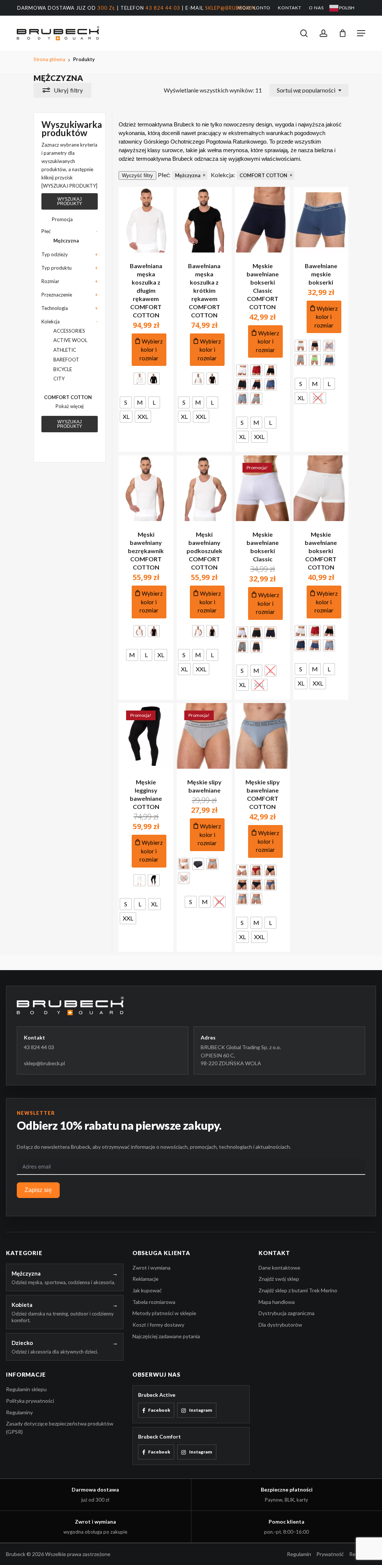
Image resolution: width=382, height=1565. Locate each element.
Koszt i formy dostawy (158, 1324)
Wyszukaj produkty (69, 201)
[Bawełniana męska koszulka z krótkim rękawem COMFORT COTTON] (204, 220)
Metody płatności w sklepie (164, 1313)
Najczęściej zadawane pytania (166, 1336)
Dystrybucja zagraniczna (286, 1313)
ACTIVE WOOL (70, 340)
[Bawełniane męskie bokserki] (321, 220)
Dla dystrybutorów (280, 1324)
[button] (361, 33)
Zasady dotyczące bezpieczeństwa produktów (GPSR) (59, 1427)
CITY (59, 379)
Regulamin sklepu (26, 1389)
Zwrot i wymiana (151, 1267)
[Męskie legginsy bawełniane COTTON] (146, 736)
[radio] (139, 378)
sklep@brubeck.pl (231, 8)
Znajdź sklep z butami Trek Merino (298, 1290)
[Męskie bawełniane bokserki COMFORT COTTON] (321, 488)
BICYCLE (62, 369)
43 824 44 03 (162, 8)
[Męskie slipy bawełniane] (204, 736)
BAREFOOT (66, 360)
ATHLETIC (64, 350)
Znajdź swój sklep (279, 1279)
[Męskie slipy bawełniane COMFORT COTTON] (262, 736)
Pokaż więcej (70, 406)
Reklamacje (145, 1279)
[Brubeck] (191, 1006)
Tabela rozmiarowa (153, 1302)
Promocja (62, 219)
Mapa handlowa (277, 1302)
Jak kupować (147, 1290)
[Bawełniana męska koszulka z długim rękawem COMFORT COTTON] (146, 220)
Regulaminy (19, 1412)
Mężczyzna (66, 241)
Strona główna (49, 59)
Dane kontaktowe (279, 1267)
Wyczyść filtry (137, 175)
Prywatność (330, 1554)
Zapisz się (38, 1190)
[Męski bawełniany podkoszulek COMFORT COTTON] (204, 488)
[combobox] (308, 90)
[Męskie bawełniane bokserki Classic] (262, 488)
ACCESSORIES (69, 331)
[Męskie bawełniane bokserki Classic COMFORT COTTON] (262, 220)
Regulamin (299, 1554)
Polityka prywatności (30, 1401)
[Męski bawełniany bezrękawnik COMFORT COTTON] (146, 488)
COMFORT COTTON (68, 397)
